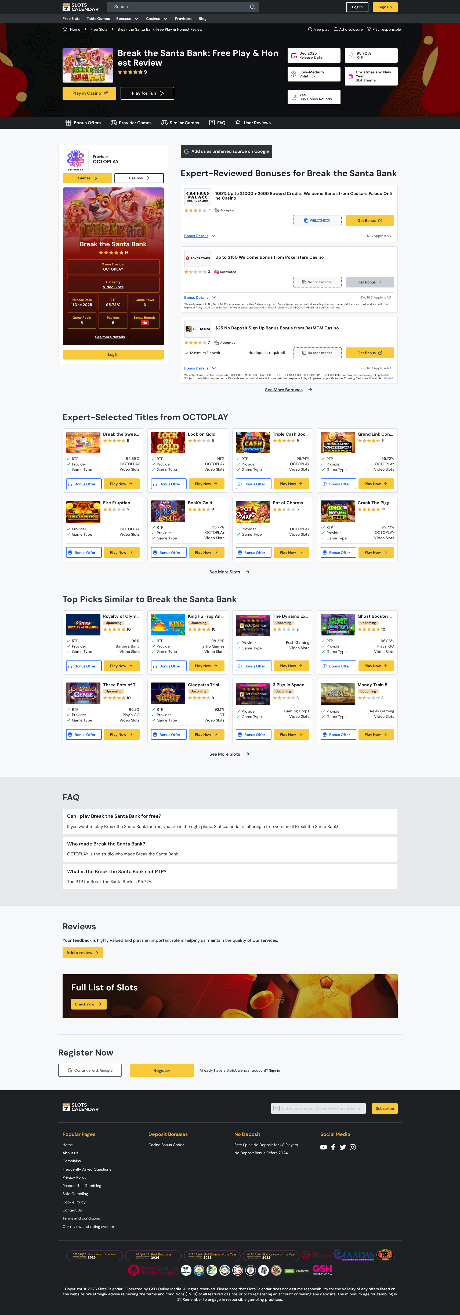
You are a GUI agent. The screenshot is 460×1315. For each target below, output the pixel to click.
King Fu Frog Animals (205, 616)
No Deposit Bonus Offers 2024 (261, 1152)
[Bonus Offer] (84, 483)
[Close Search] (252, 7)
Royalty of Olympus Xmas (121, 616)
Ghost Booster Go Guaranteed (375, 616)
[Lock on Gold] (168, 442)
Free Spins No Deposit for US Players (266, 1144)
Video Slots (113, 287)
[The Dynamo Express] (253, 625)
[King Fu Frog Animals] (168, 624)
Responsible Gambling (82, 1185)
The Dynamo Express (290, 616)
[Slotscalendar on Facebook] (335, 1147)
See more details (110, 337)
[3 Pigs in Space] (253, 694)
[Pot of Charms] (253, 512)
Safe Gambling (75, 1193)
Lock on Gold (201, 434)
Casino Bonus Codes (166, 1144)
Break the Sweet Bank (120, 434)
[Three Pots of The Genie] (83, 693)
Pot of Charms (288, 502)
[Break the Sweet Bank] (83, 442)
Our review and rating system (88, 1226)
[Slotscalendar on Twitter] (344, 1147)
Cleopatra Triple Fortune (205, 685)
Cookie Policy (74, 1202)
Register (162, 1070)
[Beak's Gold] (168, 511)
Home (68, 1144)
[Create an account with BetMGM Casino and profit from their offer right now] (377, 368)
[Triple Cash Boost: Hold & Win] (253, 442)
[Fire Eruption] (83, 512)
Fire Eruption (116, 502)
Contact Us (72, 1210)
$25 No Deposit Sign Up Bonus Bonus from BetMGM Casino (277, 328)
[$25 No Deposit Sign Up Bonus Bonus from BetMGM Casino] (197, 329)
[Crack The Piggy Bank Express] (338, 511)
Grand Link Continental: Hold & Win (376, 434)
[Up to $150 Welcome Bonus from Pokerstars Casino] (197, 258)
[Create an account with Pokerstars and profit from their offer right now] (377, 297)
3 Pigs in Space (289, 685)
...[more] (388, 378)
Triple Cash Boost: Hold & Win (290, 434)
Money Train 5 (372, 685)
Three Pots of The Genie (120, 685)
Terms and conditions (81, 1218)
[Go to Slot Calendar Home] (81, 7)
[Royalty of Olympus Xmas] (83, 624)
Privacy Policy (74, 1177)
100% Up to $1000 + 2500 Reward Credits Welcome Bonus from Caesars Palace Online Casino (303, 195)
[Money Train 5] (338, 694)
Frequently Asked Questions (87, 1169)
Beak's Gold (200, 502)
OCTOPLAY (113, 269)
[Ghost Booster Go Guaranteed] (338, 624)
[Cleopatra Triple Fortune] (168, 693)
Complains (72, 1160)
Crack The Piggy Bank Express (375, 502)
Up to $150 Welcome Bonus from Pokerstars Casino (269, 257)
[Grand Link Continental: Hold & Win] (338, 442)
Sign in (274, 1070)
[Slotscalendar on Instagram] (354, 1147)
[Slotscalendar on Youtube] (325, 1147)
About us (70, 1152)
